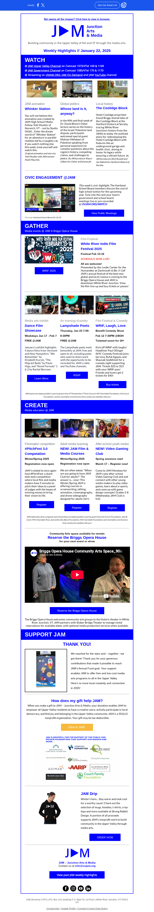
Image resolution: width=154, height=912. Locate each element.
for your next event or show (77, 541)
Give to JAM (77, 727)
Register (42, 504)
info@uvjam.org (85, 865)
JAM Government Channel (44, 70)
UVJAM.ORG (53, 75)
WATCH (35, 60)
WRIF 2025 (49, 270)
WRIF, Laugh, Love (111, 326)
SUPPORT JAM (45, 634)
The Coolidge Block (112, 108)
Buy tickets (112, 384)
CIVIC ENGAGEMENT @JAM (50, 177)
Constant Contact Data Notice (92, 908)
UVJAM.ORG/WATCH (94, 204)
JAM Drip (89, 794)
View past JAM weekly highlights (77, 875)
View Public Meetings (104, 213)
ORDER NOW (105, 837)
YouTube (100, 75)
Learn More (41, 378)
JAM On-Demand (72, 75)
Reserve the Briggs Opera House (77, 537)
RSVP (76, 375)
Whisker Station (37, 109)
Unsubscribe (52, 908)
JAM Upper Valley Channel (44, 66)
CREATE (36, 405)
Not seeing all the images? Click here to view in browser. (77, 19)
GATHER (36, 226)
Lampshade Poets (74, 326)
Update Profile (68, 908)
